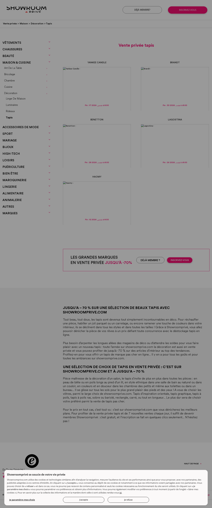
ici (121, 492)
